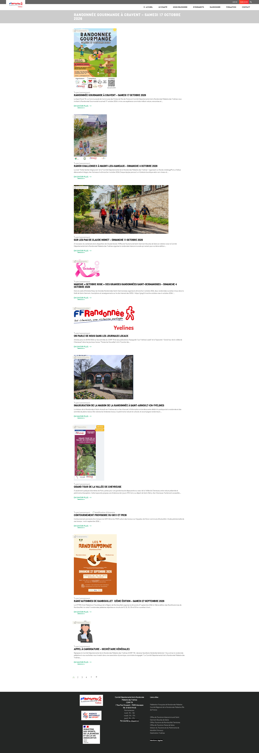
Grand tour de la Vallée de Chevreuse (97, 486)
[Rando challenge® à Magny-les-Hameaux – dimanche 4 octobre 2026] (90, 137)
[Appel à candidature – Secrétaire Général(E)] (85, 631)
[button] (251, 2)
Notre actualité (83, 308)
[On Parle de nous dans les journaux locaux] (104, 318)
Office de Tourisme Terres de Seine (162, 725)
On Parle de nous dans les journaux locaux (101, 336)
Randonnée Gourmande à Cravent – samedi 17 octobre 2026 (110, 95)
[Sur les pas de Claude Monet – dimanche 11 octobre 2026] (121, 209)
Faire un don (244, 2)
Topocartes (81, 427)
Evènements (82, 30)
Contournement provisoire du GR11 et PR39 (100, 515)
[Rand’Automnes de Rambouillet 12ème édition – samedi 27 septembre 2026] (95, 564)
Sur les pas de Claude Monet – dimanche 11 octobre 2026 (108, 240)
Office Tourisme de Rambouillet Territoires (165, 722)
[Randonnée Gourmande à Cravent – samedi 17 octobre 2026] (95, 58)
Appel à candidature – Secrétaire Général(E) (102, 649)
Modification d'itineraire (105, 512)
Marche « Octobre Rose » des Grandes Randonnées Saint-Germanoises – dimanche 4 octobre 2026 (125, 286)
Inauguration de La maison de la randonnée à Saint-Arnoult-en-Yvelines (119, 405)
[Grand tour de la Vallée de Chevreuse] (89, 453)
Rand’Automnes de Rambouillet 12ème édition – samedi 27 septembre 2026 (119, 601)
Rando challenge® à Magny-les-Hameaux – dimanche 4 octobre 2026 (115, 166)
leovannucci (83, 92)
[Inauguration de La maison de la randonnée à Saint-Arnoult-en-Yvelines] (103, 377)
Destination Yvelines (157, 733)
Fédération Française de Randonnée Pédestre (166, 704)
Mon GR (235, 2)
